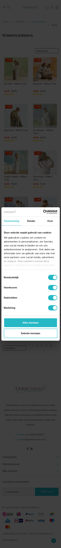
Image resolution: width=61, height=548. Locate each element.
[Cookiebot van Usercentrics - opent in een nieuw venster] (43, 212)
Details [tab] (31, 221)
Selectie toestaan (30, 333)
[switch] (52, 287)
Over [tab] (50, 221)
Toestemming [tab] (11, 221)
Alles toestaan (30, 322)
